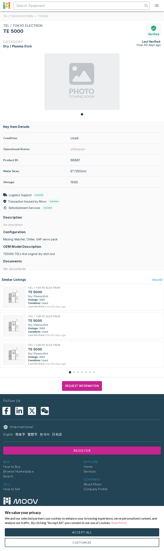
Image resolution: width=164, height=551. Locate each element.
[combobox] (79, 5)
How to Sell (11, 489)
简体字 (20, 434)
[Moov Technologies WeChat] (45, 411)
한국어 (45, 434)
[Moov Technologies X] (32, 411)
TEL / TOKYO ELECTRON (18, 16)
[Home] (20, 501)
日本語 (57, 434)
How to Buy (11, 466)
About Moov (93, 484)
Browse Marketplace (18, 471)
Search (8, 476)
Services (90, 471)
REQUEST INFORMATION (82, 385)
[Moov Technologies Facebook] (6, 411)
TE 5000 (43, 16)
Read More (119, 523)
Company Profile (96, 489)
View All (157, 279)
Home (88, 466)
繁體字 (32, 434)
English (8, 434)
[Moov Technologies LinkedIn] (19, 411)
